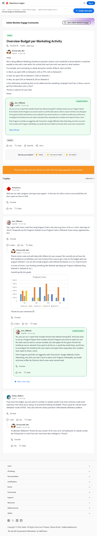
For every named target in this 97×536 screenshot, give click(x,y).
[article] (47, 198)
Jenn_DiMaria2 (20, 103)
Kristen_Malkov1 (18, 396)
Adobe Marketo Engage (29, 9)
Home (3, 9)
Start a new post (64, 170)
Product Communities (14, 9)
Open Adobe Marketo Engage (78, 22)
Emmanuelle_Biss (18, 51)
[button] (83, 10)
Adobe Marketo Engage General (47, 9)
